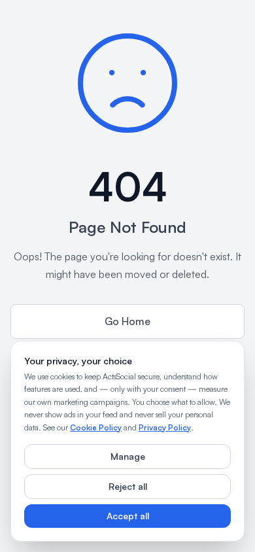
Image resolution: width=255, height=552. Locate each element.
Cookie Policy (96, 427)
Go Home (127, 321)
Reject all (128, 486)
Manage (127, 456)
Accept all (128, 515)
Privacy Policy (165, 427)
